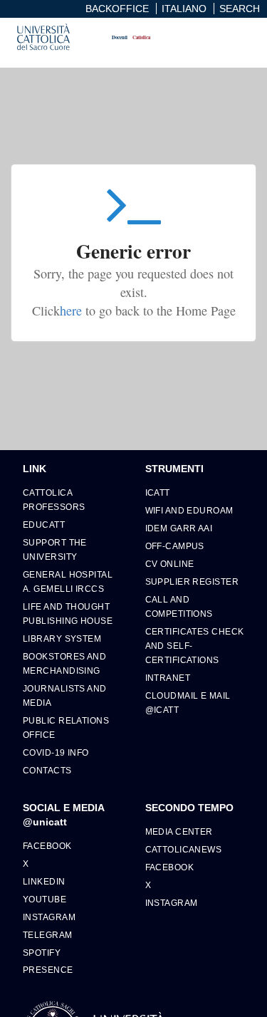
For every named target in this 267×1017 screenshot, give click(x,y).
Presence (48, 969)
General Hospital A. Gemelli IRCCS (67, 581)
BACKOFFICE (117, 8)
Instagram (49, 917)
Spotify (42, 952)
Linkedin (44, 881)
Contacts (47, 770)
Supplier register (192, 581)
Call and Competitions (179, 606)
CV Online (169, 563)
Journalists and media (65, 695)
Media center (179, 831)
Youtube (44, 899)
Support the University (55, 549)
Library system (62, 638)
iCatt (157, 492)
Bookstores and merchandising (64, 663)
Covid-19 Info (56, 752)
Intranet (168, 677)
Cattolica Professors (54, 499)
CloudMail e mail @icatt (188, 702)
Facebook (47, 845)
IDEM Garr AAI (179, 528)
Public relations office (66, 727)
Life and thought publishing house (67, 613)
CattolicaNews (183, 849)
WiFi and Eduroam (189, 510)
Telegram (48, 934)
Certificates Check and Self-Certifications (194, 645)
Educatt (44, 524)
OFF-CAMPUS (174, 546)
